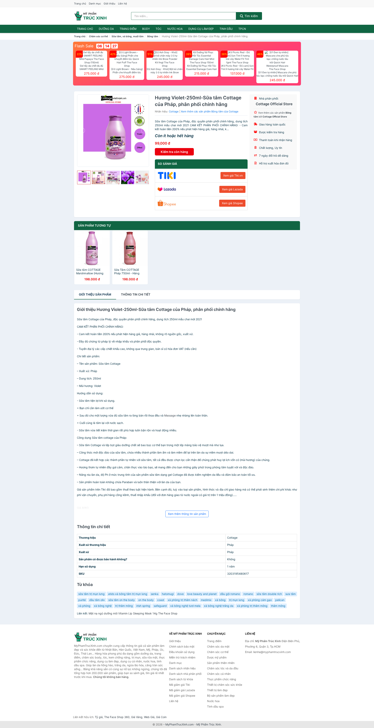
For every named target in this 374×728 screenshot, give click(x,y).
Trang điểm (128, 28)
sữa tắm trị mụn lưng (91, 594)
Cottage (174, 111)
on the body (146, 600)
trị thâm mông (124, 605)
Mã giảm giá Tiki (179, 684)
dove (180, 594)
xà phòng (84, 605)
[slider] (84, 177)
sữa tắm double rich (269, 594)
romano (248, 594)
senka (154, 594)
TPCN (242, 28)
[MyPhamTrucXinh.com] (90, 16)
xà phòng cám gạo (260, 600)
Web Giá (149, 717)
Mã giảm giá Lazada (182, 690)
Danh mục (95, 3)
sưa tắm (290, 594)
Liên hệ (122, 3)
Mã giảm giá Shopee (182, 695)
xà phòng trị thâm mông (252, 605)
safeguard (160, 605)
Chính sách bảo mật (181, 646)
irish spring (143, 605)
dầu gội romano (230, 594)
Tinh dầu (226, 28)
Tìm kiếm (250, 16)
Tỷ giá (99, 717)
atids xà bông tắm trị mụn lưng (127, 594)
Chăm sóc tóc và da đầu (222, 668)
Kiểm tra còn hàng (174, 152)
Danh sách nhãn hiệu (182, 668)
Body (146, 28)
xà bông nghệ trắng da (218, 605)
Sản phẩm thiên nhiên (221, 662)
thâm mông (278, 605)
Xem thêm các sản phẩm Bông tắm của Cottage (209, 111)
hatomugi (168, 594)
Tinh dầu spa (215, 706)
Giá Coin (161, 717)
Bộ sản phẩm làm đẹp (221, 695)
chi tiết (135, 294)
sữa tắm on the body (121, 600)
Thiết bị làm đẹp (217, 690)
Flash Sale (84, 46)
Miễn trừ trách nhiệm (182, 657)
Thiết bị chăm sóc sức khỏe (224, 684)
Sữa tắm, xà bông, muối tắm (128, 36)
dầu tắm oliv (97, 600)
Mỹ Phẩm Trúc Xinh (208, 724)
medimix (206, 600)
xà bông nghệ (103, 605)
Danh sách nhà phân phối (185, 673)
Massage (170, 415)
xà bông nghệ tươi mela (185, 605)
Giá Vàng (136, 717)
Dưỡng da (106, 28)
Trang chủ (80, 3)
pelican (279, 600)
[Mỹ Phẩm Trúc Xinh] (93, 637)
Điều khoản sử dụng (182, 652)
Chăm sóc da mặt (218, 646)
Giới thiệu (109, 3)
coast (160, 600)
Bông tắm (152, 36)
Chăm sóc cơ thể (98, 36)
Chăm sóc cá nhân (219, 673)
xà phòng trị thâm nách (182, 600)
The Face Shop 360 (117, 717)
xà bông (220, 600)
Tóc (158, 28)
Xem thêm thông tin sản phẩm (187, 513)
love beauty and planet (202, 594)
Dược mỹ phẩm (217, 657)
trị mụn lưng (236, 600)
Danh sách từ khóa (181, 679)
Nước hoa (175, 28)
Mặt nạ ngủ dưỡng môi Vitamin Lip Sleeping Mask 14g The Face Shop (133, 613)
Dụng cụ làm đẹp (201, 28)
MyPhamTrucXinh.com (179, 724)
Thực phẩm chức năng (221, 679)
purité (82, 600)
